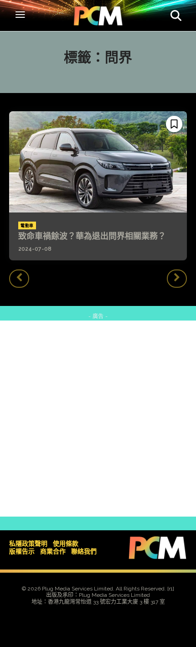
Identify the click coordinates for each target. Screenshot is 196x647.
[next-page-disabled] (177, 278)
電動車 (27, 225)
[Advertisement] (98, 419)
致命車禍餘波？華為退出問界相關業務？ (92, 236)
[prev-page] (19, 278)
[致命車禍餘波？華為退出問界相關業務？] (98, 161)
